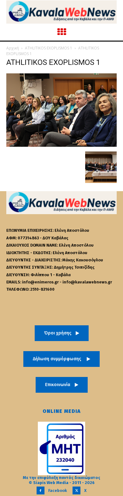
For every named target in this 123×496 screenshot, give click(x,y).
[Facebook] (40, 490)
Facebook (57, 490)
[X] (76, 490)
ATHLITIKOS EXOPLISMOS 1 (48, 48)
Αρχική (12, 48)
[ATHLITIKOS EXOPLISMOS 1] (61, 145)
